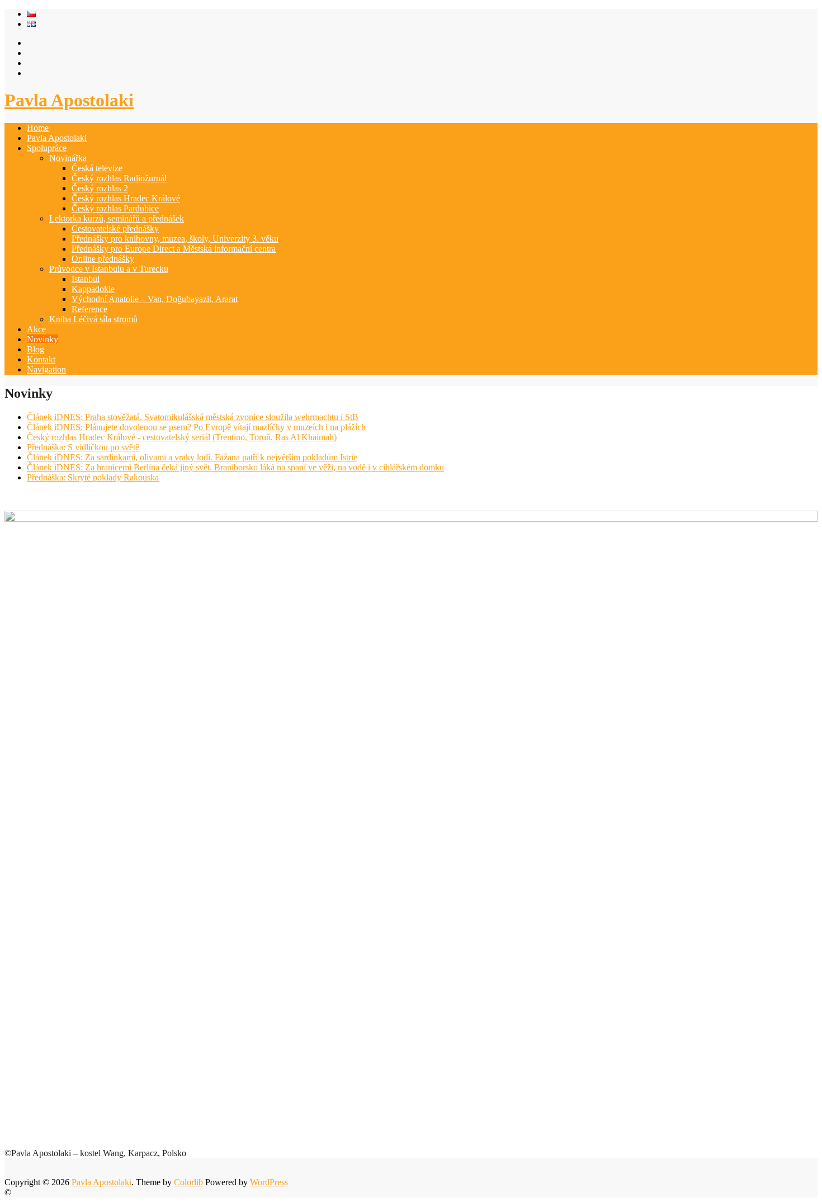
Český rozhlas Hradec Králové (126, 198)
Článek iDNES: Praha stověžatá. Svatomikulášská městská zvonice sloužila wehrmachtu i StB (192, 417)
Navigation (46, 369)
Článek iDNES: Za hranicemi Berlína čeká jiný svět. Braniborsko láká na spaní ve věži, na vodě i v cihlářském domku (235, 467)
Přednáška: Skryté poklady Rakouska (93, 477)
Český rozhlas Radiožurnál (119, 178)
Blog (35, 349)
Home (38, 128)
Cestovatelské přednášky (115, 228)
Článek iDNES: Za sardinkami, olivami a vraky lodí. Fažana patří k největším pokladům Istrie (192, 457)
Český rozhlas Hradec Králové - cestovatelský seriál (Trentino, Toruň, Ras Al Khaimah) (182, 437)
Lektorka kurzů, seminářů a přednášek (116, 218)
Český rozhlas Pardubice (115, 208)
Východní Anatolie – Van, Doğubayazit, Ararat (155, 299)
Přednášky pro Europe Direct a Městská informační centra (174, 248)
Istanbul (86, 279)
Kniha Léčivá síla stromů (93, 319)
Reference (89, 309)
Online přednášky (103, 258)
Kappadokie (93, 289)
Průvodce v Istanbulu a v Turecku (108, 269)
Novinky (42, 339)
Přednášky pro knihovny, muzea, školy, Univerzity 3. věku (175, 238)
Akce (36, 329)
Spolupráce (47, 148)
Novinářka (68, 158)
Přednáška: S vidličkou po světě (83, 447)
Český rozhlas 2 (100, 188)
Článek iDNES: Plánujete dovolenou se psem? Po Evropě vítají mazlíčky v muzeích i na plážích (196, 427)
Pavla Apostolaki (69, 100)
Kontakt (41, 359)
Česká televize (97, 168)
